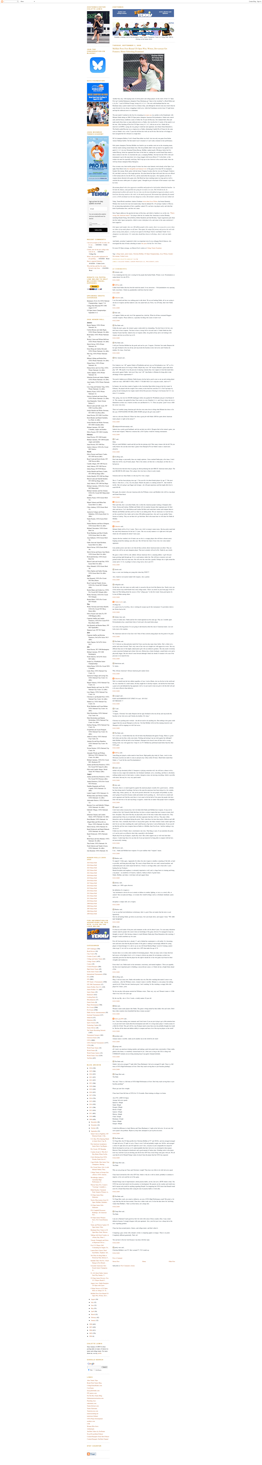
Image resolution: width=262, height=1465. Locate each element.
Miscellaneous (91, 1000)
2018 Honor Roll (92, 880)
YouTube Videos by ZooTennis (96, 1431)
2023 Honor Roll (92, 868)
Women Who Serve (92, 1426)
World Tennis (91, 1050)
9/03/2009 (116, 853)
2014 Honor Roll (92, 891)
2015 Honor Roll (92, 888)
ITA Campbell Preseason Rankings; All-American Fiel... (99, 1212)
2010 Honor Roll (92, 901)
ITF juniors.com (92, 1393)
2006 (91, 1330)
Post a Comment (117, 1258)
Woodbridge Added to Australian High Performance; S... (97, 1179)
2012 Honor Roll (92, 896)
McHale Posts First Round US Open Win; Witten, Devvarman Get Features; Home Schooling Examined (140, 50)
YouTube (89, 1058)
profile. (100, 1353)
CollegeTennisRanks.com (94, 1385)
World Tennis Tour (92, 1055)
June (92, 1305)
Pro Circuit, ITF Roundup (98, 1149)
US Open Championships (151, 254)
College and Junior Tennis (94, 959)
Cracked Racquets (92, 966)
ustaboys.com (91, 1421)
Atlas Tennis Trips (92, 1380)
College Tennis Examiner (154, 248)
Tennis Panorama (92, 1408)
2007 (91, 1327)
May (92, 1308)
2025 (91, 1071)
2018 (91, 1092)
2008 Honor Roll (92, 906)
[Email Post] (138, 259)
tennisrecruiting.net (92, 1413)
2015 (91, 1101)
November (94, 1125)
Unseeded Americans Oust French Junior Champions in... (99, 1268)
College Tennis (124, 261)
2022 (91, 1080)
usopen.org (148, 115)
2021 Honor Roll (92, 873)
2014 (91, 1104)
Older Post (172, 1261)
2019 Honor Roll (92, 878)
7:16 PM (135, 259)
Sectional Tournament (93, 1015)
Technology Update (92, 1025)
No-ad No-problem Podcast (95, 1434)
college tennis (120, 254)
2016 (91, 1098)
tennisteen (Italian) (92, 1416)
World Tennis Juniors (93, 1053)
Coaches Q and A (92, 956)
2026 (91, 1068)
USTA (157, 261)
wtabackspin (90, 1429)
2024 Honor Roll (92, 865)
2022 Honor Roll (92, 870)
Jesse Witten (164, 254)
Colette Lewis (124, 256)
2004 (91, 1336)
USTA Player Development (95, 1419)
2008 (91, 1324)
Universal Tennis (92, 1038)
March (93, 1314)
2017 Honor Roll (92, 883)
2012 (91, 1110)
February (94, 1317)
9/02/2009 (116, 321)
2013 (91, 1107)
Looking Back (91, 997)
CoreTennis (90, 1388)
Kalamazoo (90, 995)
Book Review (91, 951)
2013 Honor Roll (92, 893)
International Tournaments (94, 974)
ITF (88, 979)
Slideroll (89, 1018)
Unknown (117, 298)
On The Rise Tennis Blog (94, 1396)
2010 (91, 1116)
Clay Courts (90, 954)
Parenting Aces (91, 1401)
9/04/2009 (116, 1133)
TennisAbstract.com (93, 1406)
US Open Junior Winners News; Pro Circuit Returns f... (99, 1220)
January (93, 1320)
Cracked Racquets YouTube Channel (97, 1439)
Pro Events (150, 261)
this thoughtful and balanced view (137, 169)
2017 (91, 1095)
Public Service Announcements (96, 1012)
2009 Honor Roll (92, 903)
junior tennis (128, 254)
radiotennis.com (91, 1403)
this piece (144, 243)
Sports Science (91, 1023)
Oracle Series (91, 1002)
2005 (91, 1333)
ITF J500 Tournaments (93, 984)
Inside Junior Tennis (93, 972)
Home (144, 1261)
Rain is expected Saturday (94, 261)
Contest (89, 964)
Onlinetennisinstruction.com (95, 1398)
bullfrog (117, 285)
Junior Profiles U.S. (137, 261)
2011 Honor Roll (92, 898)
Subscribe (98, 230)
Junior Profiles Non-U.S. (94, 987)
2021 (91, 1083)
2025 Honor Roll (92, 863)
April (92, 1311)
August (93, 1299)
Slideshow (90, 1020)
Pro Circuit (90, 1007)
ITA (88, 977)
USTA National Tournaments (95, 1043)
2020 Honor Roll (92, 875)
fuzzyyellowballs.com (93, 1391)
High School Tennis (93, 969)
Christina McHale (138, 254)
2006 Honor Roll (92, 911)
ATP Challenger (91, 949)
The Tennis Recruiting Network (96, 1030)
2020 (91, 1086)
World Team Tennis (93, 1048)
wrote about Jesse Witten (150, 201)
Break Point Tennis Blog (94, 1383)
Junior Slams (91, 992)
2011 (91, 1113)
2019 (91, 1089)
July (92, 1302)
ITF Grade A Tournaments (95, 982)
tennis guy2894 (119, 1019)
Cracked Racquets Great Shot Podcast (98, 1436)
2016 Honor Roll (92, 886)
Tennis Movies (91, 1028)
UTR (88, 1045)
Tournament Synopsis (93, 1035)
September (94, 1131)
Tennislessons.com (92, 1411)
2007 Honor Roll (92, 909)
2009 (91, 1119)
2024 (91, 1074)
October (93, 1128)
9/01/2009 (116, 280)
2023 (91, 1077)
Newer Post (116, 1261)
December (94, 1122)
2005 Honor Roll (92, 914)
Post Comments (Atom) (128, 1266)
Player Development (93, 1005)
